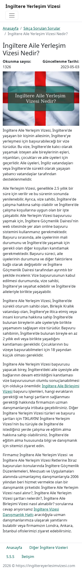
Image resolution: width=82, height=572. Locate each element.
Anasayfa (10, 28)
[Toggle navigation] (11, 15)
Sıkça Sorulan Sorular (41, 28)
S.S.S (10, 556)
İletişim (28, 556)
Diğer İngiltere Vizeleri (48, 547)
